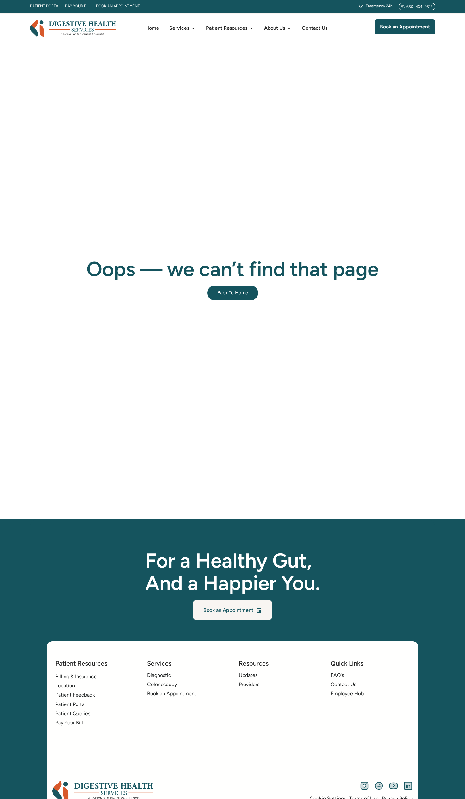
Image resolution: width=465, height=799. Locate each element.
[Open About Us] (289, 28)
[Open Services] (193, 28)
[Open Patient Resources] (251, 28)
